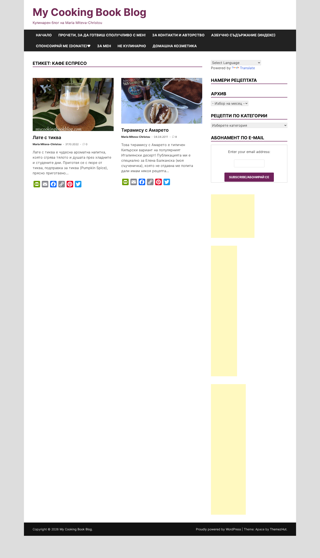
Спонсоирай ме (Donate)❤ (63, 46)
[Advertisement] (232, 216)
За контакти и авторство (178, 35)
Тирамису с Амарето (145, 130)
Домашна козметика (175, 46)
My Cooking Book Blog (89, 12)
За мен (104, 46)
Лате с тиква (47, 137)
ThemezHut (278, 529)
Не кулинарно (132, 46)
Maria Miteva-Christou (47, 144)
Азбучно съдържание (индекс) (243, 35)
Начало (44, 35)
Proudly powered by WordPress (219, 529)
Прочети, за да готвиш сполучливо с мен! (102, 35)
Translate (247, 68)
